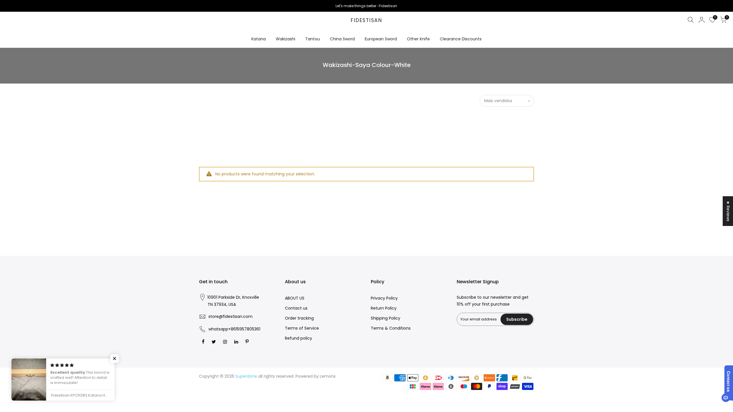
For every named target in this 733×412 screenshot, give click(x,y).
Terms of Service (302, 328)
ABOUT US (294, 298)
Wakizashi (285, 39)
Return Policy (384, 308)
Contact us (296, 308)
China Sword (342, 39)
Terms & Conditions (391, 328)
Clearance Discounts (461, 39)
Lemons (328, 376)
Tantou (312, 39)
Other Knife (418, 39)
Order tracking (299, 318)
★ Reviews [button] (728, 211)
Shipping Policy (385, 318)
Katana (258, 39)
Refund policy (298, 338)
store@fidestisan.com (230, 316)
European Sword (381, 39)
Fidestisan (366, 20)
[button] (114, 358)
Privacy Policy (384, 298)
